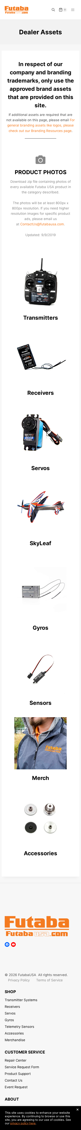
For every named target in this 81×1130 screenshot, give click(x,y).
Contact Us (13, 1080)
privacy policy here (23, 1123)
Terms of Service (49, 980)
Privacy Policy (19, 980)
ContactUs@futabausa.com (42, 224)
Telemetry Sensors (19, 1027)
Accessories (14, 1033)
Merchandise (15, 1040)
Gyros (9, 1020)
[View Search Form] (53, 9)
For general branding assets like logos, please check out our (41, 125)
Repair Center (15, 1060)
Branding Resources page (51, 131)
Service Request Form (22, 1067)
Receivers (12, 1007)
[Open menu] (72, 10)
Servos (10, 1013)
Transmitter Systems (21, 1000)
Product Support (18, 1074)
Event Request (16, 1087)
